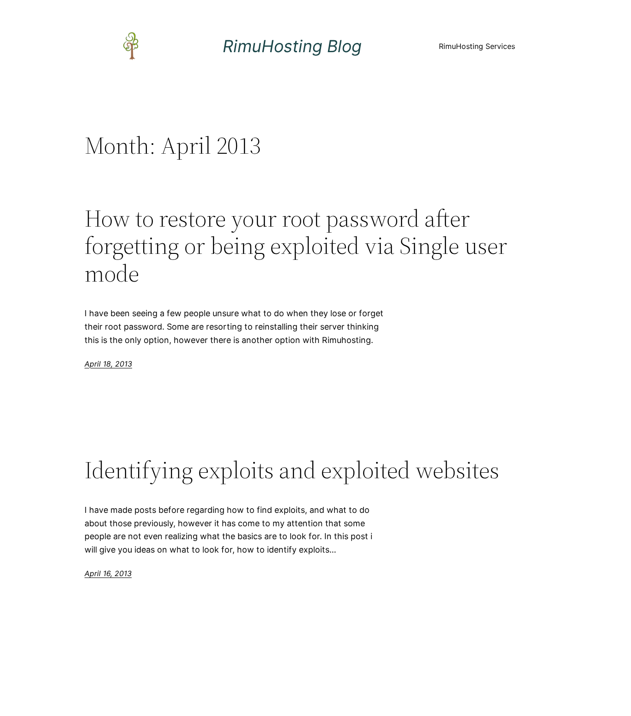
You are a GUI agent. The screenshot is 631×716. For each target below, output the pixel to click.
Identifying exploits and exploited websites (292, 470)
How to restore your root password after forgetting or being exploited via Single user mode (296, 246)
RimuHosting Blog (292, 46)
